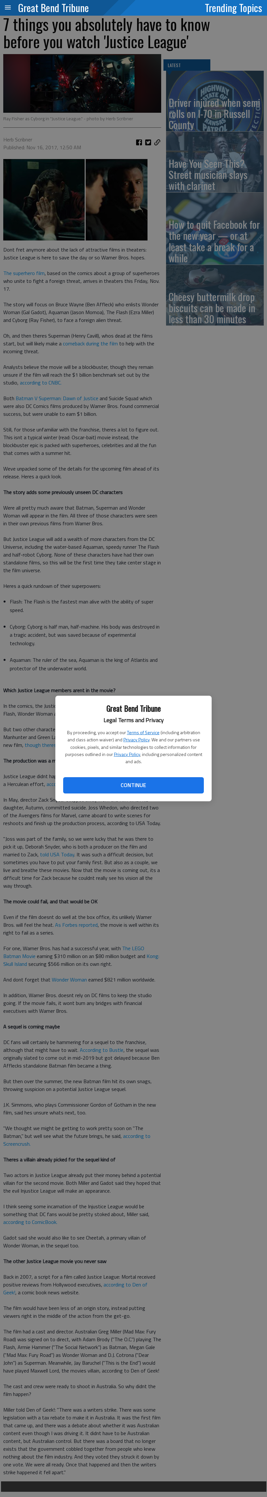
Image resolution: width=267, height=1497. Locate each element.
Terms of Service (143, 732)
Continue (133, 785)
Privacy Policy (136, 739)
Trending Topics (233, 7)
